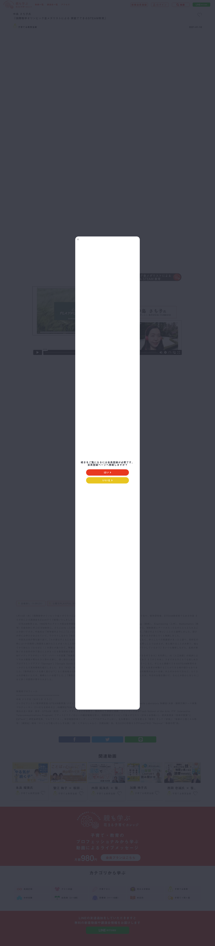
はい (106, 472)
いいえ (106, 480)
